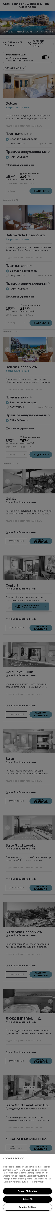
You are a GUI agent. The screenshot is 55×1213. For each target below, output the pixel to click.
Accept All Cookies (27, 1191)
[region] (27, 1183)
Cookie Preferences (12, 1182)
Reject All (28, 1199)
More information (36, 1182)
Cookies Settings (27, 1207)
